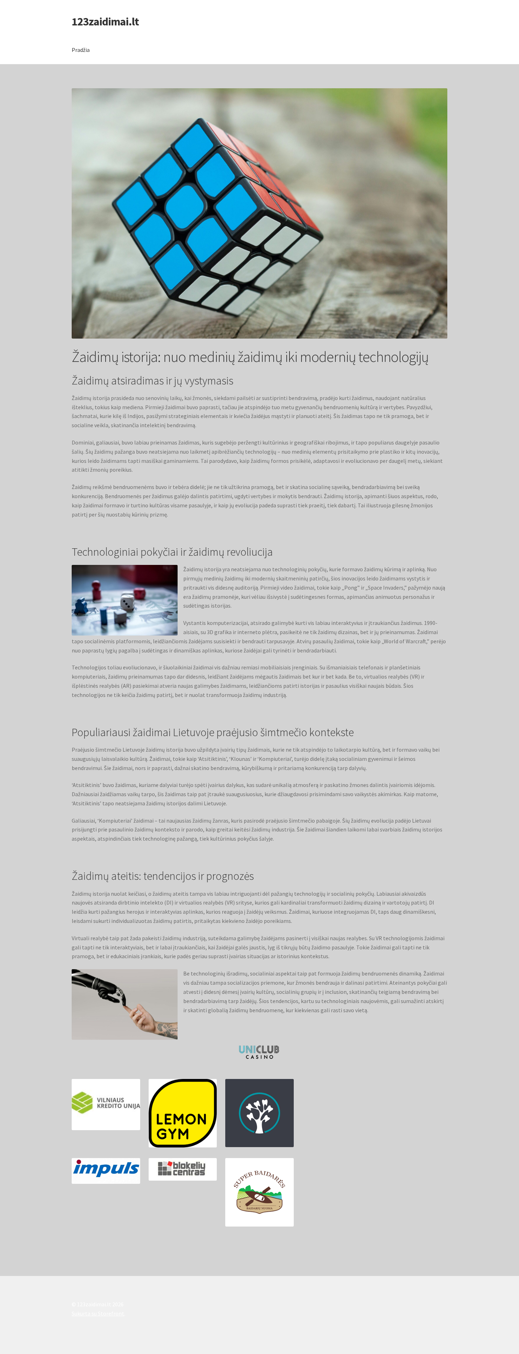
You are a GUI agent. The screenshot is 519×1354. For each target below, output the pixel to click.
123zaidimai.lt (105, 21)
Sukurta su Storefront (98, 1313)
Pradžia (81, 49)
